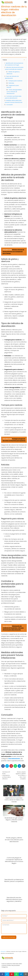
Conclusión (9, 105)
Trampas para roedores (15, 81)
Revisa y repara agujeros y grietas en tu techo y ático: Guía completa (21, 775)
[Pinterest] (11, 766)
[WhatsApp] (15, 766)
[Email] (23, 766)
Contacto (4, 965)
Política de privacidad (13, 965)
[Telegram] (19, 766)
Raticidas (11, 83)
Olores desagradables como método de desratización (14, 91)
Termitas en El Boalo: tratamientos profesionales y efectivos (6, 775)
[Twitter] (7, 766)
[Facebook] (3, 766)
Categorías (4, 967)
